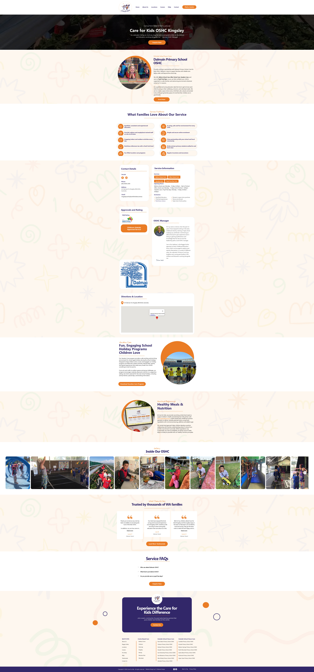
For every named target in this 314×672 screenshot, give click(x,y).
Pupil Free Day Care (171, 181)
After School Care (174, 177)
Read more (130, 530)
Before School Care (161, 177)
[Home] (122, 178)
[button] (156, 567)
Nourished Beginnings (163, 418)
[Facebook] (176, 669)
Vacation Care (159, 181)
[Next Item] (305, 472)
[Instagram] (174, 669)
